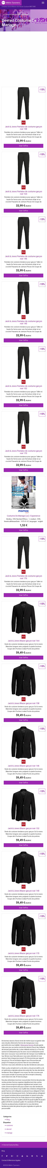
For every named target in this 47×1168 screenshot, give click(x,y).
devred (8, 1129)
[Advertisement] (23, 58)
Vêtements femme (27, 1045)
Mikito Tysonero (13, 3)
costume (9, 1125)
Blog (8, 1119)
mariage (9, 1133)
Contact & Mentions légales (11, 1160)
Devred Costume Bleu (10, 1145)
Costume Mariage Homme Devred (16, 14)
